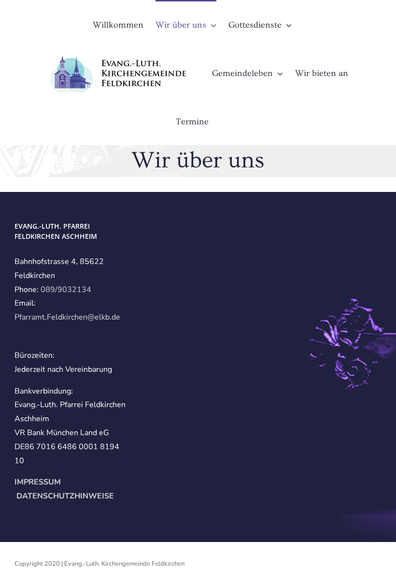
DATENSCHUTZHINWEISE (64, 496)
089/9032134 (66, 289)
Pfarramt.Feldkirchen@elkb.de (67, 317)
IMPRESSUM (37, 482)
